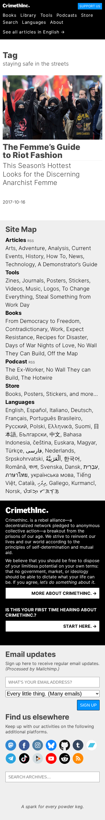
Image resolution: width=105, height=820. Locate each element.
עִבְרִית (90, 467)
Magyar (86, 442)
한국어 (72, 458)
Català (26, 483)
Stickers (79, 280)
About (57, 22)
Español (37, 410)
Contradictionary (26, 329)
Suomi (83, 426)
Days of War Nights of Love (40, 345)
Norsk (12, 491)
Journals (33, 280)
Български (33, 434)
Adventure (32, 248)
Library (28, 15)
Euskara (64, 442)
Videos (14, 288)
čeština (42, 442)
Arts (10, 248)
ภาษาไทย (16, 475)
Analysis (58, 248)
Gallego (58, 483)
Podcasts (67, 15)
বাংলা (33, 467)
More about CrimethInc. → (64, 593)
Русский (16, 426)
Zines (12, 280)
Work (56, 329)
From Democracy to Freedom (42, 321)
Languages (34, 22)
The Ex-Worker (24, 369)
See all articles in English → (34, 32)
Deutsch (81, 410)
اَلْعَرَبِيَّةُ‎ (53, 458)
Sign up (88, 705)
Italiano (59, 410)
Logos (51, 288)
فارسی (34, 450)
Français (16, 418)
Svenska (51, 467)
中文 (55, 434)
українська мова (52, 475)
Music (33, 288)
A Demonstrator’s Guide (67, 264)
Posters (56, 280)
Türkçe (14, 450)
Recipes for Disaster (61, 337)
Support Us (89, 6)
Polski (37, 426)
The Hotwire (36, 377)
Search (10, 22)
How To (56, 256)
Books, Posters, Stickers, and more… (51, 394)
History (34, 256)
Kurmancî (83, 483)
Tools (46, 15)
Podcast (16, 361)
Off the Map (62, 353)
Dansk (72, 467)
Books (9, 15)
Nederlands (59, 450)
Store (87, 15)
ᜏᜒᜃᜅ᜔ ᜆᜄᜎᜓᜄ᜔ (41, 491)
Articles (15, 240)
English (14, 410)
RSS (30, 241)
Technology (20, 264)
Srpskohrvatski (24, 458)
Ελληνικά (60, 426)
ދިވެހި (41, 483)
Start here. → (80, 626)
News (76, 256)
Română (15, 467)
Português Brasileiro (55, 418)
